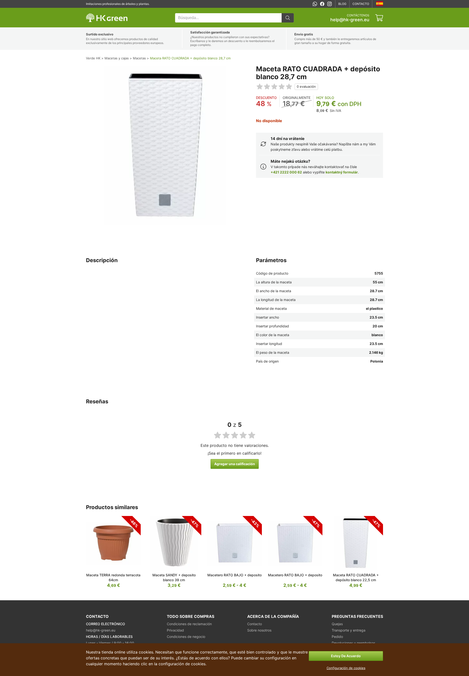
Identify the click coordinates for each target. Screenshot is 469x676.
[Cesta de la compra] (379, 18)
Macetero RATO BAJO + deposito (234, 575)
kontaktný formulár (342, 172)
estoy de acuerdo (346, 656)
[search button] (288, 17)
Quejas (337, 624)
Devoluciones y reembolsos (353, 643)
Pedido (337, 636)
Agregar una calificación (234, 464)
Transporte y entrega (348, 630)
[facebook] (322, 4)
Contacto (360, 4)
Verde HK (92, 10)
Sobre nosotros (259, 630)
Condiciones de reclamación (189, 624)
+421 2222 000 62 (286, 172)
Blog (342, 4)
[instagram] (329, 4)
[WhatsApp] (315, 4)
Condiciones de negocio (186, 636)
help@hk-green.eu (349, 19)
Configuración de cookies (346, 668)
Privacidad (175, 630)
